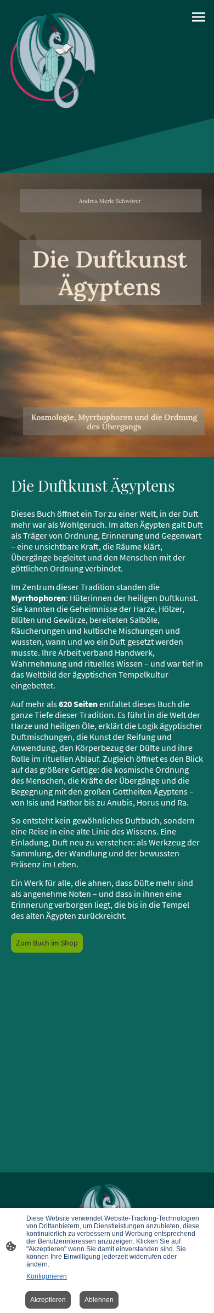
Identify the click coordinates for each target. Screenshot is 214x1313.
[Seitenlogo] (56, 59)
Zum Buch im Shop (47, 943)
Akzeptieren (48, 1300)
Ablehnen (99, 1300)
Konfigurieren (46, 1276)
